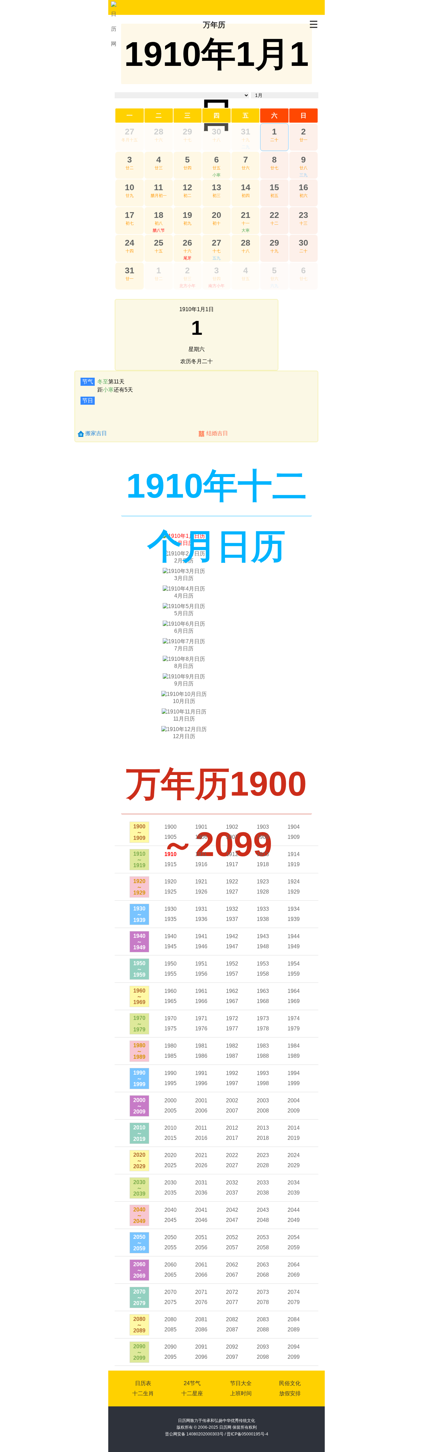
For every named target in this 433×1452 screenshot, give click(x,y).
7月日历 (183, 648)
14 (245, 187)
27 (129, 131)
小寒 (216, 175)
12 (187, 187)
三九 (303, 175)
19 (187, 215)
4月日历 (183, 596)
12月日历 (184, 736)
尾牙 (187, 258)
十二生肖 (143, 1393)
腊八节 (159, 230)
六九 (274, 285)
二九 (246, 147)
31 (245, 131)
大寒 (246, 230)
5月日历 (183, 613)
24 (129, 242)
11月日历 (184, 719)
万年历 (214, 25)
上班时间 (241, 1393)
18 (158, 215)
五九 (216, 258)
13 (216, 187)
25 (158, 242)
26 (187, 242)
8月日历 (183, 666)
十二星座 (192, 1393)
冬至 (102, 381)
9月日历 (183, 683)
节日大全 (241, 1383)
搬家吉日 (96, 433)
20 (216, 215)
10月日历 (184, 701)
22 (274, 215)
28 (158, 131)
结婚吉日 (217, 433)
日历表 (143, 1383)
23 (303, 215)
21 (245, 215)
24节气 (192, 1383)
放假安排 (290, 1393)
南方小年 (216, 285)
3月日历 (183, 578)
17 (129, 215)
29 (187, 131)
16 (303, 187)
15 (274, 187)
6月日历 (183, 631)
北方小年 (187, 285)
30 (216, 131)
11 (158, 187)
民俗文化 (290, 1383)
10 (129, 187)
